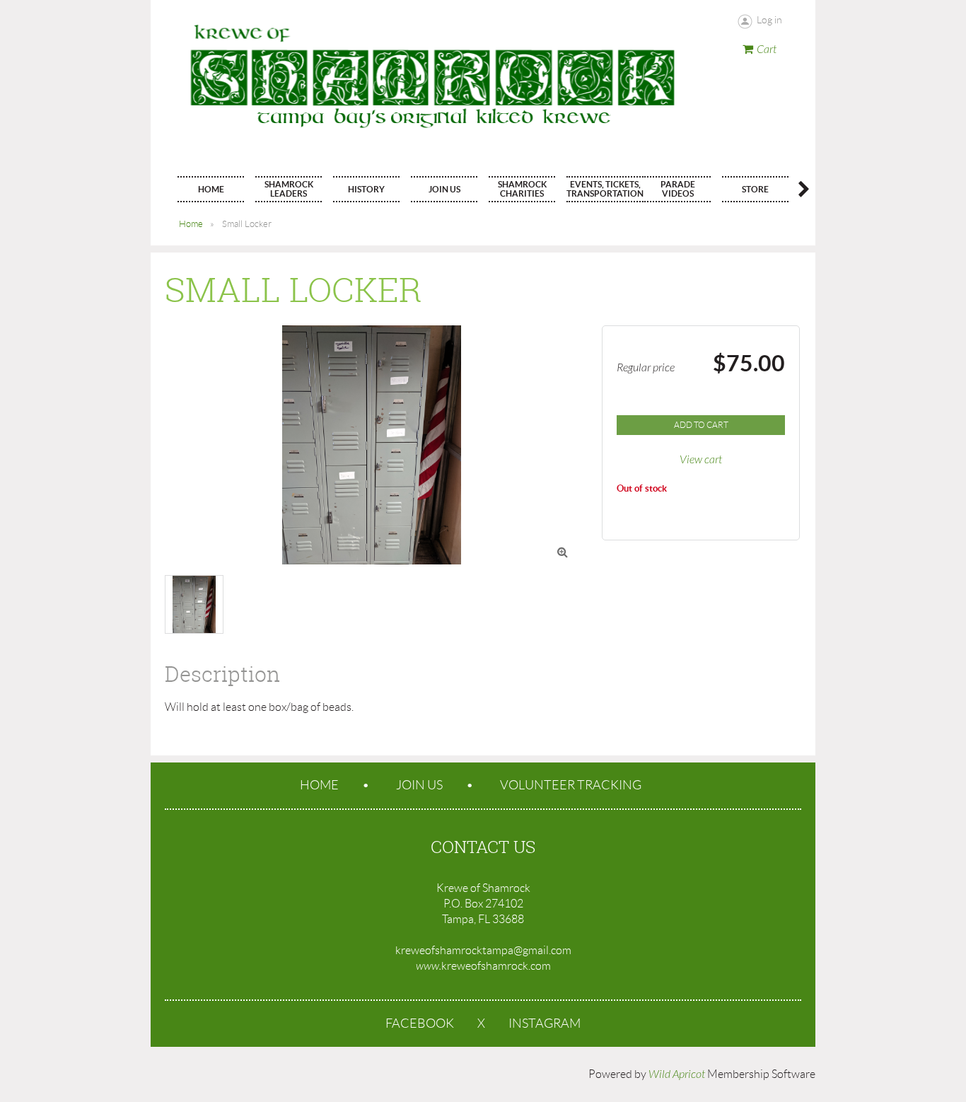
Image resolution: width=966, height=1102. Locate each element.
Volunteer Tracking (570, 785)
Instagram (544, 1023)
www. (428, 966)
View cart (701, 459)
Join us (419, 785)
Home (191, 224)
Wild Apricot (676, 1074)
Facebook (419, 1023)
